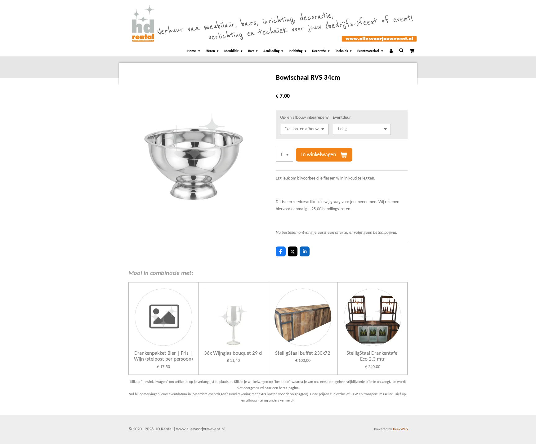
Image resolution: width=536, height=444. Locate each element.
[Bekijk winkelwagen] (412, 52)
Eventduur (342, 117)
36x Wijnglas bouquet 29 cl (233, 353)
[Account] (391, 52)
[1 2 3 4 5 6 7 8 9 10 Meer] (284, 155)
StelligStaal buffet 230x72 (302, 353)
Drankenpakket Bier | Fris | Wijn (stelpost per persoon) (163, 356)
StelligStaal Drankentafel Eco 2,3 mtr (372, 356)
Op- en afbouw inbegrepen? (304, 117)
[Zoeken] (401, 51)
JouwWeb (400, 429)
